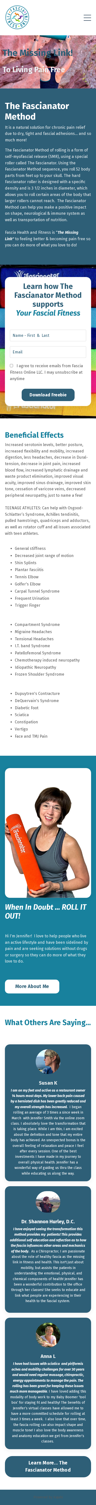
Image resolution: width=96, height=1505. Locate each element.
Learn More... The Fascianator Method (48, 1466)
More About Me (32, 986)
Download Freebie (48, 395)
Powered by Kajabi (48, 1497)
